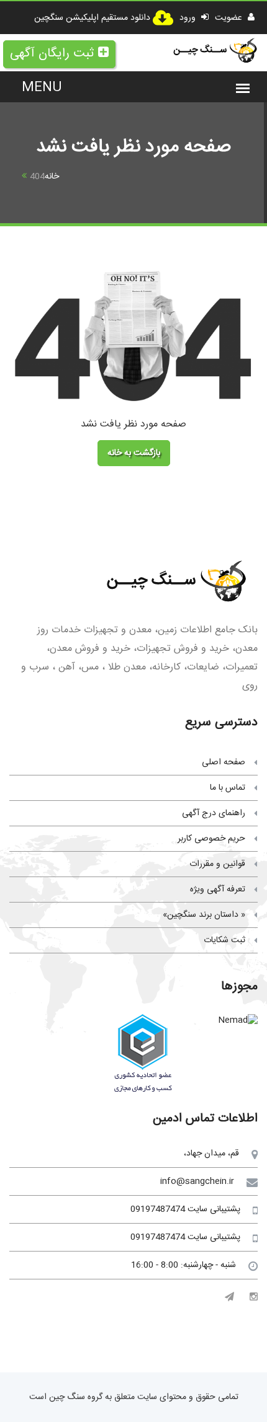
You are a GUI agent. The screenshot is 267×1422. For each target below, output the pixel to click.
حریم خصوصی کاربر (211, 838)
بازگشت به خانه (133, 453)
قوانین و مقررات (217, 864)
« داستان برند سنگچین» (204, 915)
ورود (188, 18)
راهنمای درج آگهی (213, 813)
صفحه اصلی (223, 762)
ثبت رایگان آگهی (52, 53)
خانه (52, 176)
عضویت (230, 18)
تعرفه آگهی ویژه (217, 889)
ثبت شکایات (224, 940)
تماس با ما (227, 788)
